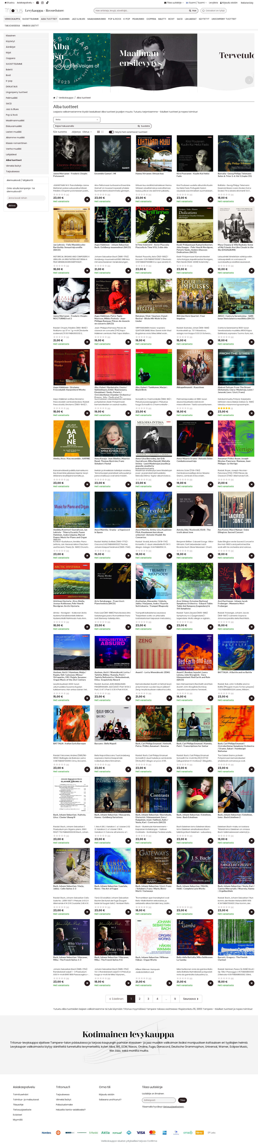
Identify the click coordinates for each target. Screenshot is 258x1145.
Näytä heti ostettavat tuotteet (131, 132)
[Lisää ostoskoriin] (87, 199)
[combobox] (146, 10)
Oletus (85, 131)
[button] (173, 1106)
